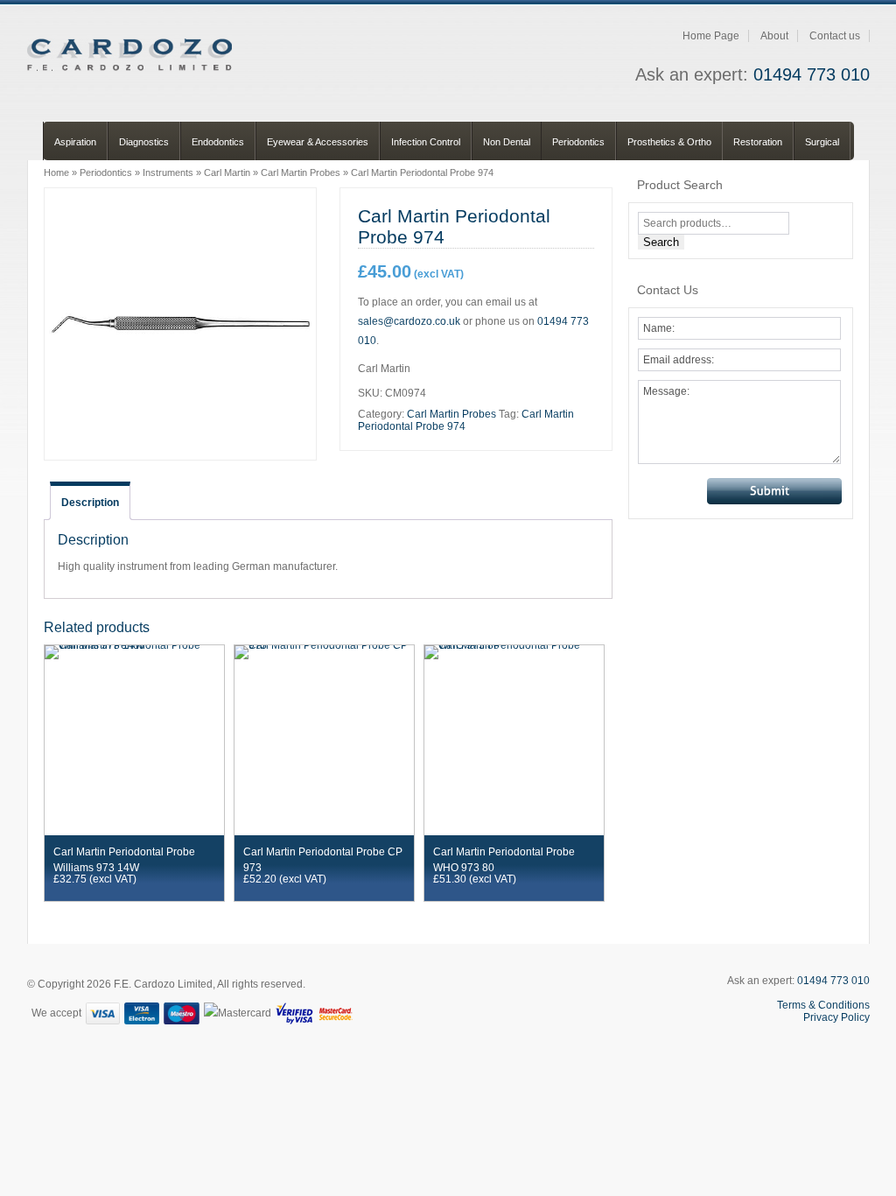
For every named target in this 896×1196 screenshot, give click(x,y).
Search (661, 242)
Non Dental (506, 142)
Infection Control (425, 142)
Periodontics (578, 142)
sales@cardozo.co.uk (409, 321)
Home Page (710, 36)
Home (56, 172)
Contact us (834, 36)
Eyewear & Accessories (317, 142)
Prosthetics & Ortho (669, 142)
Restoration (757, 142)
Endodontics (218, 142)
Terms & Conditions (823, 1005)
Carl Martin (227, 172)
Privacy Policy (836, 1017)
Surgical (822, 142)
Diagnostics (144, 142)
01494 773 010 (811, 74)
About (774, 36)
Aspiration (75, 142)
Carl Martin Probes (300, 172)
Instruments (168, 172)
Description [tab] (90, 502)
